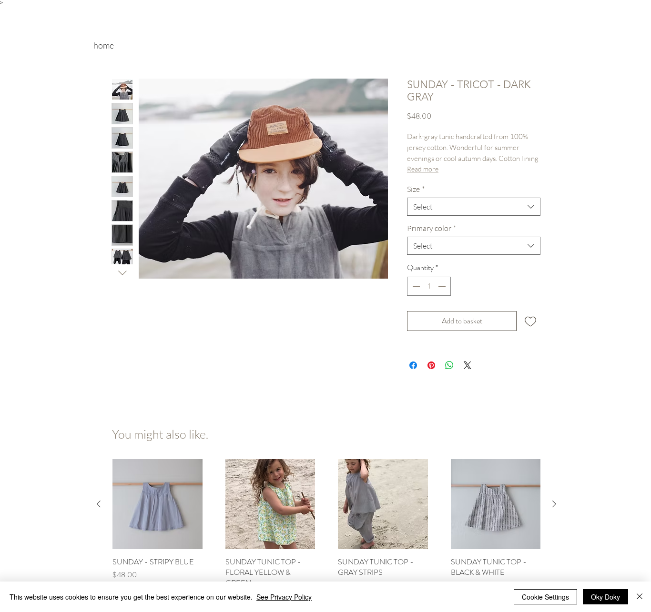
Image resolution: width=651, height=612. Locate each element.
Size (416, 189)
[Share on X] (467, 365)
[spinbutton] (429, 286)
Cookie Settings (545, 597)
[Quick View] (157, 504)
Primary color (431, 228)
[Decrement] (415, 286)
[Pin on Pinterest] (431, 365)
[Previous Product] (98, 504)
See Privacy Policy (284, 597)
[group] (326, 530)
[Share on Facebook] (413, 365)
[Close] (639, 596)
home (103, 45)
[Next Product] (554, 504)
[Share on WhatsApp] (449, 365)
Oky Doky (605, 597)
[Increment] (442, 286)
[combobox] (473, 207)
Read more (422, 169)
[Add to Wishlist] (530, 321)
